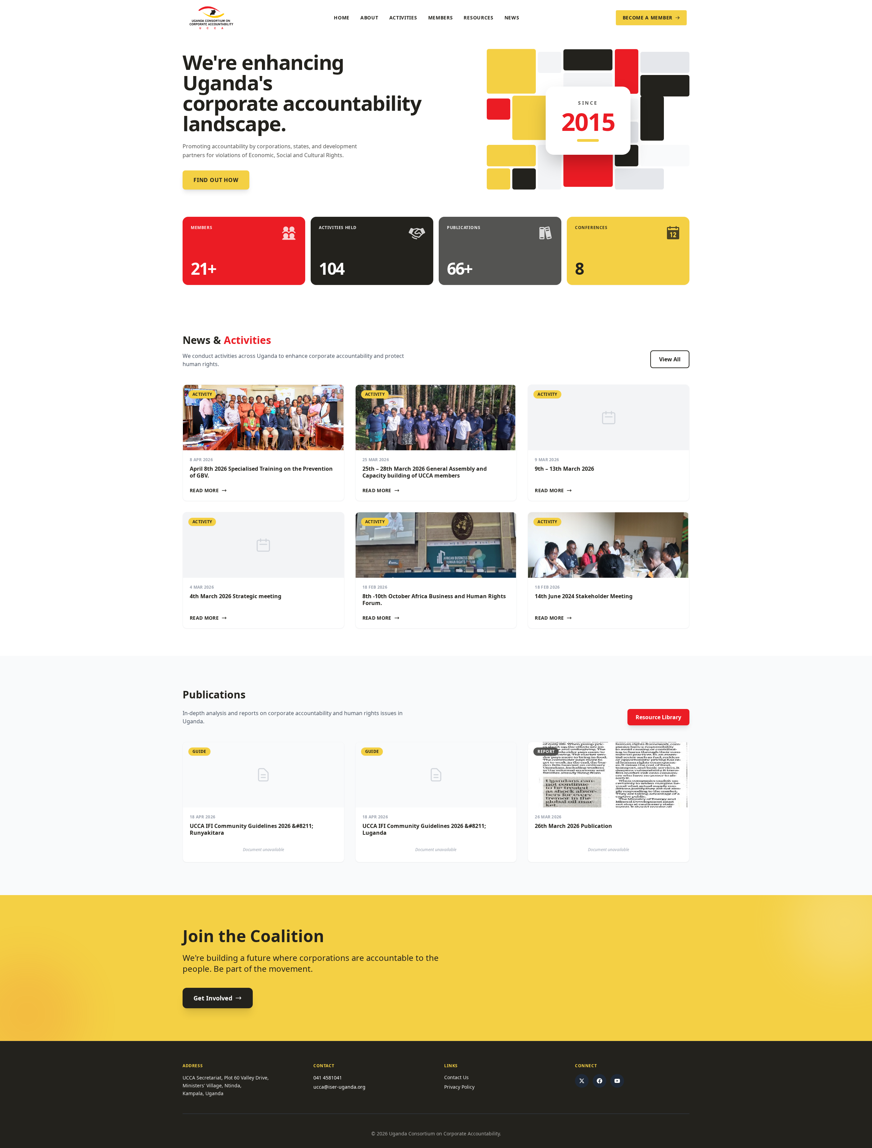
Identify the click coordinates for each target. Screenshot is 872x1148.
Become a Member (648, 17)
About (369, 17)
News (511, 17)
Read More (204, 490)
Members (440, 17)
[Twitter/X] (582, 1081)
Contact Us (456, 1077)
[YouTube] (617, 1081)
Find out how (215, 180)
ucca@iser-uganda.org (339, 1087)
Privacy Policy (459, 1087)
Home (341, 17)
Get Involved (212, 998)
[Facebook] (599, 1081)
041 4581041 (327, 1077)
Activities (403, 17)
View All (670, 359)
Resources (478, 17)
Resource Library (658, 717)
